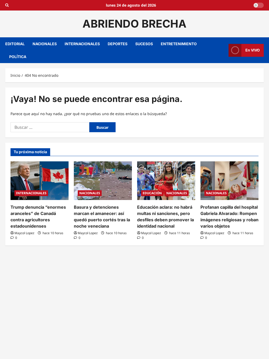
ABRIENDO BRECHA (134, 23)
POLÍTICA (17, 56)
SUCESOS (144, 44)
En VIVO (252, 50)
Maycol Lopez (24, 233)
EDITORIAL (15, 44)
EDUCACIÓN (152, 193)
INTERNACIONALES (82, 44)
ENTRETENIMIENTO (179, 44)
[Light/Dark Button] (258, 5)
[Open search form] (7, 5)
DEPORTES (117, 44)
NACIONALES (45, 44)
